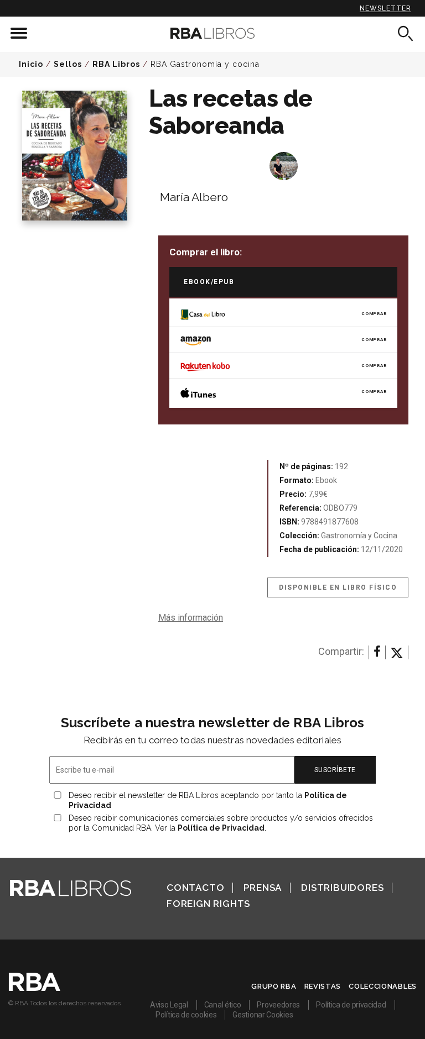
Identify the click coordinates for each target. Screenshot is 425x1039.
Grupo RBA (273, 986)
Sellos (68, 64)
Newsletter (385, 8)
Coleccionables (383, 986)
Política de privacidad (351, 1004)
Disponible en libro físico (338, 587)
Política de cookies (186, 1014)
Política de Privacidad (221, 827)
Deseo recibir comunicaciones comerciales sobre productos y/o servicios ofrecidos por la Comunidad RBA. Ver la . (221, 823)
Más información (190, 617)
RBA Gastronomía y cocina (205, 64)
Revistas (322, 986)
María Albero (194, 197)
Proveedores (278, 1004)
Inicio (31, 64)
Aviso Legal (169, 1004)
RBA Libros (116, 64)
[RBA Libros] (212, 33)
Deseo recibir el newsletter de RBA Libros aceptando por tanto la (208, 800)
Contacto (195, 887)
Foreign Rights (208, 903)
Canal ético (222, 1004)
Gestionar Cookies (262, 1014)
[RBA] (34, 988)
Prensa (262, 887)
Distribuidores (342, 887)
